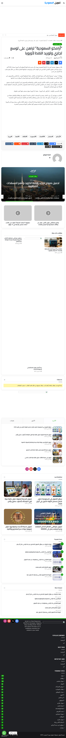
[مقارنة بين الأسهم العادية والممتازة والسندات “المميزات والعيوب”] (53, 242)
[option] (33, 184)
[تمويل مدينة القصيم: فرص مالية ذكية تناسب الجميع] (57, 452)
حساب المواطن (60, 692)
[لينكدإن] (52, 62)
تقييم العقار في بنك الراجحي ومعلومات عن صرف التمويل (37, 559)
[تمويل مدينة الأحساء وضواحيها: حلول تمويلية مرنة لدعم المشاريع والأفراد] (18, 517)
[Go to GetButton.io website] (4, 736)
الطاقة (24, 136)
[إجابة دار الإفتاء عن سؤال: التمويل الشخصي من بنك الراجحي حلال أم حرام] (57, 546)
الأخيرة (54, 420)
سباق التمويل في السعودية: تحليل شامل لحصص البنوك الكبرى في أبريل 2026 (32, 427)
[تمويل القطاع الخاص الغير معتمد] (57, 569)
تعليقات (12, 420)
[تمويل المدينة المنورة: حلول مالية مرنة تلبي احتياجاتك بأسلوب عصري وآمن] (57, 437)
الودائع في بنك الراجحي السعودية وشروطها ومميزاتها (38, 552)
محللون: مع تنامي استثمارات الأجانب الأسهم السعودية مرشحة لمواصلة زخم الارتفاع (13, 239)
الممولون (61, 700)
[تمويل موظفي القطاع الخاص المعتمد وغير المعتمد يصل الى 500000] (48, 517)
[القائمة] (2, 4)
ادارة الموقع (56, 58)
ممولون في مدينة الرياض (57, 725)
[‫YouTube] (31, 469)
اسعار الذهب (60, 706)
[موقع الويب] (50, 158)
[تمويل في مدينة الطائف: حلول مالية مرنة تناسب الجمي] (57, 460)
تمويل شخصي (60, 681)
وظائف (62, 678)
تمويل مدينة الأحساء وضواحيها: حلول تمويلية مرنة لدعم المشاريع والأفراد (18, 528)
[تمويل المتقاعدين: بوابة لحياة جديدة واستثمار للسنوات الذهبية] (57, 444)
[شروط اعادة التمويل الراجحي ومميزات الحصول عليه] (57, 577)
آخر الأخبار (61, 697)
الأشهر (33, 420)
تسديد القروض (60, 711)
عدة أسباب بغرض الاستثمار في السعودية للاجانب (34, 368)
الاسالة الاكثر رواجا (59, 722)
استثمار (50, 136)
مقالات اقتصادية (52, 40)
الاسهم (62, 695)
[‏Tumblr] (48, 62)
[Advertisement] (33, 20)
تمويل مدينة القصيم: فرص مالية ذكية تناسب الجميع (38, 450)
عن (64, 643)
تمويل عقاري (60, 703)
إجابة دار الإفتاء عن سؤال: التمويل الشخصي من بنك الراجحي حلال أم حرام (34, 544)
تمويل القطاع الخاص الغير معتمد (43, 567)
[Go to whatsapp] (4, 733)
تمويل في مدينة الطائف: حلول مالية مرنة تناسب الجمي (38, 457)
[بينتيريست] (44, 62)
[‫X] (56, 62)
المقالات (62, 717)
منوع (62, 675)
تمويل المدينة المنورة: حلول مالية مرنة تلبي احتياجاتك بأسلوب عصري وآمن (33, 435)
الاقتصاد (41, 136)
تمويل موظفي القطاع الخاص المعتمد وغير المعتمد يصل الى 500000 (48, 528)
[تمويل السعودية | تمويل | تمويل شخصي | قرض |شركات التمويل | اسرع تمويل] (52, 3)
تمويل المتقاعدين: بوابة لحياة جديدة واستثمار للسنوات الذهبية (42, 35)
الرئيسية (59, 40)
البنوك (62, 684)
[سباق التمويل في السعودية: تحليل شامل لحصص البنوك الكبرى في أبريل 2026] (57, 429)
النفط (16, 136)
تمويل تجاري (60, 719)
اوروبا (9, 136)
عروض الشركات (59, 686)
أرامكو (58, 136)
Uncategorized (60, 708)
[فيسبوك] (60, 62)
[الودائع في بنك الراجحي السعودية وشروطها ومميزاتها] (57, 554)
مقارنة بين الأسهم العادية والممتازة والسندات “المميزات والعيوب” (53, 250)
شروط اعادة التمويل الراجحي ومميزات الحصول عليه (39, 575)
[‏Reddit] (39, 62)
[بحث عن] (64, 4)
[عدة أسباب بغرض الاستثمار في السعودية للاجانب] (33, 301)
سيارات (62, 727)
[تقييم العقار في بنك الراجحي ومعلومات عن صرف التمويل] (57, 562)
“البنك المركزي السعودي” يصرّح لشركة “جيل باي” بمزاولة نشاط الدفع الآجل (33, 184)
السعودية (32, 136)
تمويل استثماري (60, 714)
